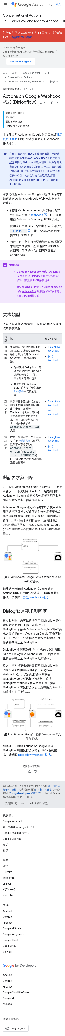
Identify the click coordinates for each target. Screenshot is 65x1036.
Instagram (9, 877)
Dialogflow (37, 276)
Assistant (39, 4)
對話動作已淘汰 (22, 37)
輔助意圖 (25, 440)
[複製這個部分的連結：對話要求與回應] (36, 478)
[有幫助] (26, 89)
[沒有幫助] (31, 89)
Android (7, 911)
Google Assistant (31, 73)
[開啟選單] (5, 4)
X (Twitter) (9, 889)
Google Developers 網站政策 (25, 793)
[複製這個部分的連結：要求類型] (23, 315)
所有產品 (8, 1004)
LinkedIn (7, 883)
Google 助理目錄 (12, 838)
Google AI (8, 998)
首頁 (5, 73)
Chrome (7, 916)
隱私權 (15, 1018)
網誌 (5, 866)
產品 (14, 73)
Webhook (37, 215)
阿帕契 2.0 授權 (43, 789)
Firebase (8, 922)
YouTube (8, 895)
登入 (58, 4)
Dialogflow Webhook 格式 (34, 755)
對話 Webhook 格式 (35, 597)
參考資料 (54, 81)
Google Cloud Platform (16, 992)
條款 (5, 1018)
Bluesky (7, 872)
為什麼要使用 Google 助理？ (19, 827)
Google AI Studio (12, 928)
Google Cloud (10, 940)
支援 (5, 844)
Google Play (9, 945)
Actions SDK (29, 291)
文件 (47, 73)
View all (7, 951)
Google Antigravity (13, 934)
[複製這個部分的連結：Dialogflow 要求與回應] (50, 611)
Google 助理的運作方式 (16, 833)
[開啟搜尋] (50, 4)
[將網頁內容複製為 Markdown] (52, 102)
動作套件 (19, 391)
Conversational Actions (22, 15)
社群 (5, 850)
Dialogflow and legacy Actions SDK (26, 81)
